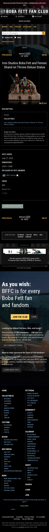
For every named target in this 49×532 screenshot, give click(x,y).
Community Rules (8, 517)
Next (44, 55)
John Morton (31, 444)
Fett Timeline (31, 403)
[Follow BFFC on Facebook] (13, 511)
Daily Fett (7, 452)
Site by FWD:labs (28, 519)
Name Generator (32, 420)
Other (19, 37)
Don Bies (30, 441)
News (4, 476)
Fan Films (7, 461)
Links (29, 422)
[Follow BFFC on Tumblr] (24, 511)
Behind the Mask (32, 393)
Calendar (29, 432)
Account (38, 17)
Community (30, 410)
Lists (5, 406)
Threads (28, 237)
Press (29, 473)
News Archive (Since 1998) (12, 478)
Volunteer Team (32, 468)
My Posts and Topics (10, 440)
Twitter (29, 235)
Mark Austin (31, 446)
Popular (18, 27)
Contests (30, 415)
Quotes (29, 405)
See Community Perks (13, 345)
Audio (6, 459)
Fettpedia (29, 390)
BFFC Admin (11, 175)
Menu (5, 17)
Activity (30, 413)
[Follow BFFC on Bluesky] (36, 511)
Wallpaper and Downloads (13, 471)
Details (6, 430)
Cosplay (6, 432)
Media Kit (30, 470)
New (11, 27)
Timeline (6, 417)
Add (35, 27)
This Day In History (33, 396)
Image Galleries (9, 454)
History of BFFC (32, 475)
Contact (30, 480)
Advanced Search (8, 41)
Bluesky (20, 237)
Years (6, 415)
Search (20, 17)
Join (27, 495)
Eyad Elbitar (31, 453)
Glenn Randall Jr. (33, 451)
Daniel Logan (31, 439)
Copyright (19, 517)
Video (5, 464)
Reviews (6, 413)
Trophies (30, 427)
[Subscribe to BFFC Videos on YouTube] (28, 511)
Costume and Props (33, 458)
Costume (6, 422)
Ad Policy (17, 519)
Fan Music (7, 457)
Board (4, 437)
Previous (7, 55)
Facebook (20, 235)
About (28, 465)
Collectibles (8, 396)
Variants (7, 427)
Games (6, 468)
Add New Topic (8, 444)
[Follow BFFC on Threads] (32, 511)
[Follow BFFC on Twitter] (21, 511)
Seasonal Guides (9, 490)
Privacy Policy (29, 517)
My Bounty (7, 399)
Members (30, 417)
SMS (40, 235)
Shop (28, 477)
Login (34, 317)
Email (36, 235)
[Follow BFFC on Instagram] (17, 511)
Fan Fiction (7, 466)
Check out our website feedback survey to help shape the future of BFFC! (24, 501)
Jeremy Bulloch (32, 460)
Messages (30, 425)
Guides (6, 483)
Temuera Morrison (33, 437)
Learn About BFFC (11, 370)
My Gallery (27, 27)
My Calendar (31, 434)
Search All (8, 37)
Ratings (6, 410)
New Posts (7, 442)
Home (4, 390)
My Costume (8, 425)
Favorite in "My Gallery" (12, 206)
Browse (4, 27)
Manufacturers (9, 408)
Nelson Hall (31, 456)
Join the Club (20, 316)
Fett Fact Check (9, 488)
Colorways (7, 403)
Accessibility (40, 517)
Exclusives (7, 481)
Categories (7, 401)
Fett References (32, 400)
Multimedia (7, 449)
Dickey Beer (31, 448)
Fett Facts (30, 398)
